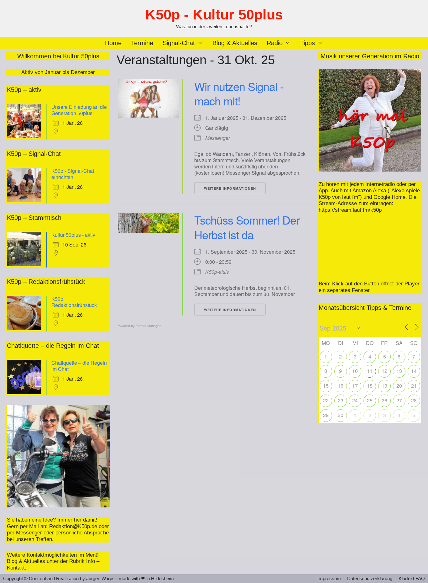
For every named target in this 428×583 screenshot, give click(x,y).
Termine (142, 43)
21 (414, 385)
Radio (275, 43)
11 (370, 370)
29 (326, 415)
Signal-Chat (179, 43)
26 (384, 400)
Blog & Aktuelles (234, 43)
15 (326, 385)
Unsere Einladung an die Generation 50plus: (79, 110)
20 (399, 385)
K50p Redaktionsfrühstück (74, 302)
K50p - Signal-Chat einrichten (72, 174)
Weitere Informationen (230, 188)
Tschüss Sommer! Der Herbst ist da (247, 227)
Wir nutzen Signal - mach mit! (239, 93)
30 (340, 415)
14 (414, 370)
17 (355, 385)
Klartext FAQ (412, 578)
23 (340, 400)
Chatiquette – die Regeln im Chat (79, 366)
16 (340, 385)
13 (399, 370)
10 (355, 370)
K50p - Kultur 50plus (214, 15)
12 (384, 370)
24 (355, 400)
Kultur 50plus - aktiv (73, 234)
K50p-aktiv (217, 271)
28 (414, 400)
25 (370, 400)
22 (326, 400)
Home (113, 43)
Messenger (217, 137)
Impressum (329, 578)
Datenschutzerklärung (369, 578)
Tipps (307, 43)
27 (399, 400)
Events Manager (148, 326)
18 (370, 385)
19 (384, 385)
